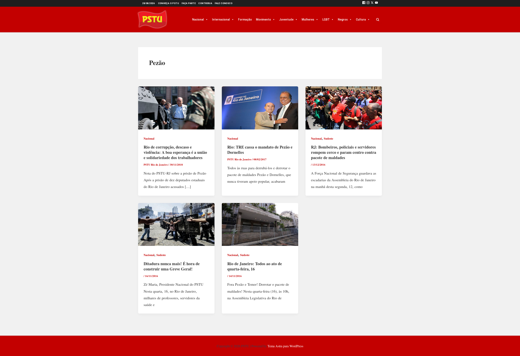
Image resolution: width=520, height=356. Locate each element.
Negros (343, 19)
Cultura (361, 19)
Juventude (286, 19)
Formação (245, 19)
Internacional (221, 19)
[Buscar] (377, 19)
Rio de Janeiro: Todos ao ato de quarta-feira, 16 (254, 266)
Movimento (263, 19)
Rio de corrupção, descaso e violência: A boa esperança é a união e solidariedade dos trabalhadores (175, 152)
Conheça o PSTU (168, 3)
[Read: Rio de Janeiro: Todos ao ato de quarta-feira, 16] (260, 223)
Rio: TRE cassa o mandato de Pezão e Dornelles (259, 149)
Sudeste (328, 138)
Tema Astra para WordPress (285, 346)
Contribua (205, 3)
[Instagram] (368, 3)
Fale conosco (223, 3)
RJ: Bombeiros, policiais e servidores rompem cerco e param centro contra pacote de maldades (343, 152)
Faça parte (189, 3)
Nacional (198, 19)
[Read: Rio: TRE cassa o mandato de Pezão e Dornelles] (260, 107)
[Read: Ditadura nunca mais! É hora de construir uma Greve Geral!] (176, 223)
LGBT (326, 19)
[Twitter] (372, 3)
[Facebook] (363, 3)
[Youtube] (376, 3)
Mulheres (308, 19)
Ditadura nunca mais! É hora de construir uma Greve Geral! (172, 266)
